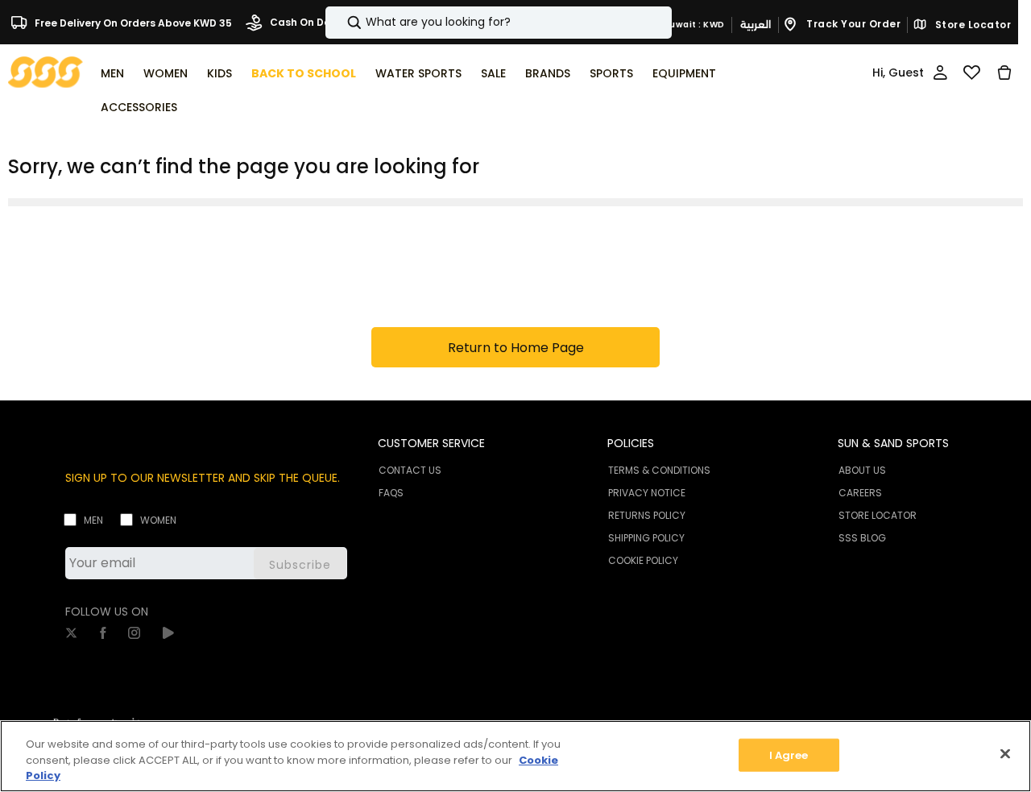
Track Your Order (852, 24)
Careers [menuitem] (860, 493)
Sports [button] (611, 73)
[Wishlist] (972, 72)
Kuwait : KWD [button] (693, 25)
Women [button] (165, 73)
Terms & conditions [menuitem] (659, 470)
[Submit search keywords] (340, 22)
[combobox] (498, 22)
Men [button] (112, 73)
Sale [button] (493, 73)
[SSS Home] (45, 71)
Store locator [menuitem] (877, 515)
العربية (755, 25)
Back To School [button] (303, 73)
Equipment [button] (684, 73)
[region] (515, 756)
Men (93, 520)
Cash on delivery (312, 22)
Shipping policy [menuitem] (646, 538)
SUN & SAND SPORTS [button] (893, 443)
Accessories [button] (139, 107)
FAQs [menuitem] (391, 493)
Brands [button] (547, 73)
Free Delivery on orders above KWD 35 (132, 22)
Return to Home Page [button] (516, 347)
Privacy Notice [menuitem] (646, 493)
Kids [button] (219, 73)
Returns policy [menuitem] (646, 515)
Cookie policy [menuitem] (643, 560)
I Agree (789, 754)
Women (158, 520)
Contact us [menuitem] (410, 470)
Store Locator (971, 25)
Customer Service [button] (431, 443)
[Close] (1005, 753)
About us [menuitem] (862, 470)
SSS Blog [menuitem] (862, 538)
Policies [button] (630, 443)
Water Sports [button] (418, 73)
